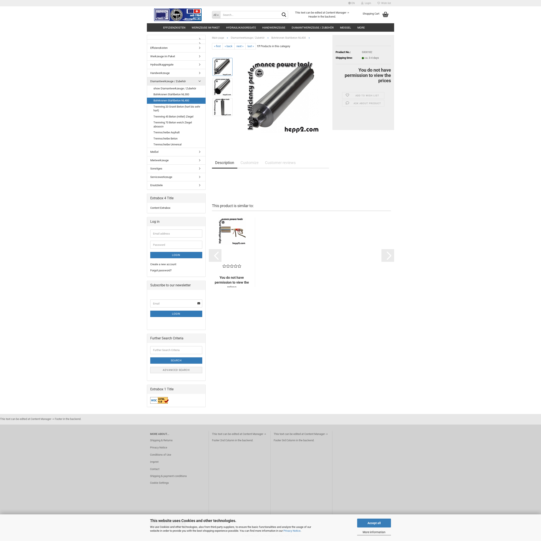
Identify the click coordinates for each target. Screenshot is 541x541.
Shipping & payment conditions (168, 476)
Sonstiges (156, 168)
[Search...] (284, 15)
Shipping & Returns (161, 440)
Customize (249, 162)
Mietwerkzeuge (159, 160)
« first (217, 46)
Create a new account (163, 264)
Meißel (345, 27)
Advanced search (176, 370)
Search (176, 360)
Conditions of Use (160, 454)
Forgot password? (161, 270)
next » (239, 46)
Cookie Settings (159, 482)
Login (176, 255)
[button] (351, 3)
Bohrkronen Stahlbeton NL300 (171, 94)
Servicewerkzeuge (161, 177)
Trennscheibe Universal (167, 144)
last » (250, 46)
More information (374, 532)
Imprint (154, 461)
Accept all (374, 523)
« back (228, 46)
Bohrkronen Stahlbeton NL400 (171, 100)
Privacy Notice (292, 530)
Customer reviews (280, 162)
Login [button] (367, 3)
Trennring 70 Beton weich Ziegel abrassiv (172, 124)
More (361, 27)
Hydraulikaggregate (241, 27)
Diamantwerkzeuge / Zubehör (313, 27)
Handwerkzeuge (273, 27)
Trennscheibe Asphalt (166, 132)
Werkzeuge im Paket (206, 27)
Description (224, 162)
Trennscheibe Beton (165, 138)
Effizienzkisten (174, 27)
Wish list (385, 3)
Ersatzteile (156, 185)
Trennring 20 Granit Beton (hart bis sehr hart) (176, 108)
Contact (154, 469)
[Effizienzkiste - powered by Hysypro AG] (178, 14)
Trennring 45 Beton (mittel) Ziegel (173, 116)
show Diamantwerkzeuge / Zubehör (174, 88)
